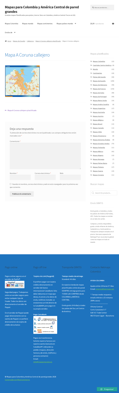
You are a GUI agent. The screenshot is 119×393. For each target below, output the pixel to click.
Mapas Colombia (11, 23)
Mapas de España (19, 41)
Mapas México (98, 151)
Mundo (95, 69)
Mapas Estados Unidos (101, 144)
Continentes (97, 73)
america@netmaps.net (105, 289)
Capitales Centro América (102, 65)
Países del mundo (99, 77)
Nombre (14, 173)
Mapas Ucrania (98, 175)
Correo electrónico (43, 173)
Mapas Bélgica (98, 120)
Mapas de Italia (98, 93)
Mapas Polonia (98, 167)
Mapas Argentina (99, 108)
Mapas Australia (99, 112)
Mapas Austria (98, 116)
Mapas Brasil (97, 124)
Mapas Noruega (98, 159)
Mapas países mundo (65, 23)
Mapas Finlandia (99, 147)
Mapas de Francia (99, 89)
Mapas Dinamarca (99, 136)
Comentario (15, 141)
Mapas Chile (97, 132)
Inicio (9, 41)
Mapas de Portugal (100, 97)
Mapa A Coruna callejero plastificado (48, 41)
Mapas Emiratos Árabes (101, 140)
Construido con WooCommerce (17, 380)
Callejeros (30, 41)
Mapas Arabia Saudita (101, 104)
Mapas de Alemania (100, 85)
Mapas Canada (98, 128)
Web (61, 173)
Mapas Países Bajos (100, 163)
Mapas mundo (27, 23)
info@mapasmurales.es (42, 362)
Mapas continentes (45, 23)
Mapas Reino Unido (100, 100)
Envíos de (8, 32)
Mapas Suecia (98, 171)
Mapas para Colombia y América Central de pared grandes (42, 9)
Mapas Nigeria (98, 155)
